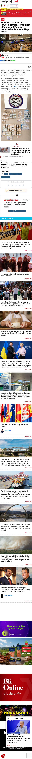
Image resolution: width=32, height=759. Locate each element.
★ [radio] (8, 185)
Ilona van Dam (9, 595)
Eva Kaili (15, 86)
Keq (16, 211)
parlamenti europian (5, 177)
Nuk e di (22, 211)
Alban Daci (8, 430)
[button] (3, 755)
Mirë (11, 211)
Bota (2, 19)
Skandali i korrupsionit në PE (15, 174)
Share (3, 60)
